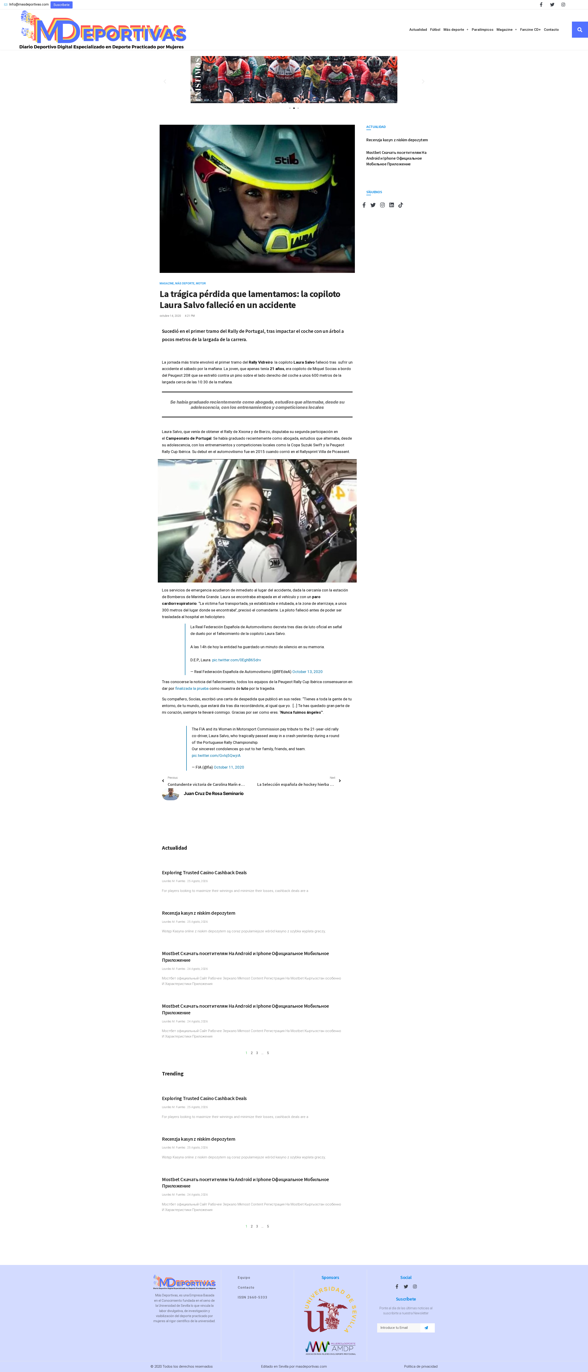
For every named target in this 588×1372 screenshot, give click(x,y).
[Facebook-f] (541, 4)
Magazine (505, 30)
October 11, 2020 (229, 767)
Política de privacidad (421, 1366)
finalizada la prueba (192, 688)
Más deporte (454, 30)
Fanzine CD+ (530, 30)
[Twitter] (552, 4)
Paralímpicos (482, 30)
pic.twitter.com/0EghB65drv (236, 660)
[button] (62, 4)
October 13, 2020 (307, 671)
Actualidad (418, 30)
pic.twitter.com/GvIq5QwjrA (216, 755)
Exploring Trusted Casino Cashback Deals (204, 872)
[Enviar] (426, 1327)
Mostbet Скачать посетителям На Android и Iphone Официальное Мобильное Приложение (396, 158)
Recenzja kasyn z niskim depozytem (198, 913)
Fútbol (435, 30)
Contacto (551, 30)
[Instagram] (563, 4)
